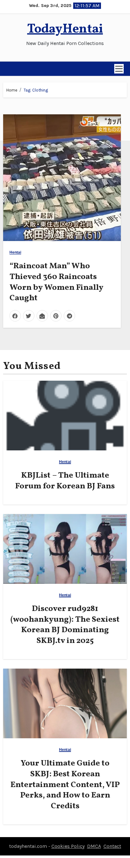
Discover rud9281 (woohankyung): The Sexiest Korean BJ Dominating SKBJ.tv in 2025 (65, 624)
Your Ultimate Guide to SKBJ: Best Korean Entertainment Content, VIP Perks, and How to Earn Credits (65, 785)
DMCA (94, 846)
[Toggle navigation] (119, 68)
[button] (8, 68)
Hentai (15, 253)
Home (11, 90)
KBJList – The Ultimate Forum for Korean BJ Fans (65, 481)
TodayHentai (65, 29)
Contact (112, 846)
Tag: (36, 90)
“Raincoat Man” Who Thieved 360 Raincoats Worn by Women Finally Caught (56, 282)
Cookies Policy (68, 846)
